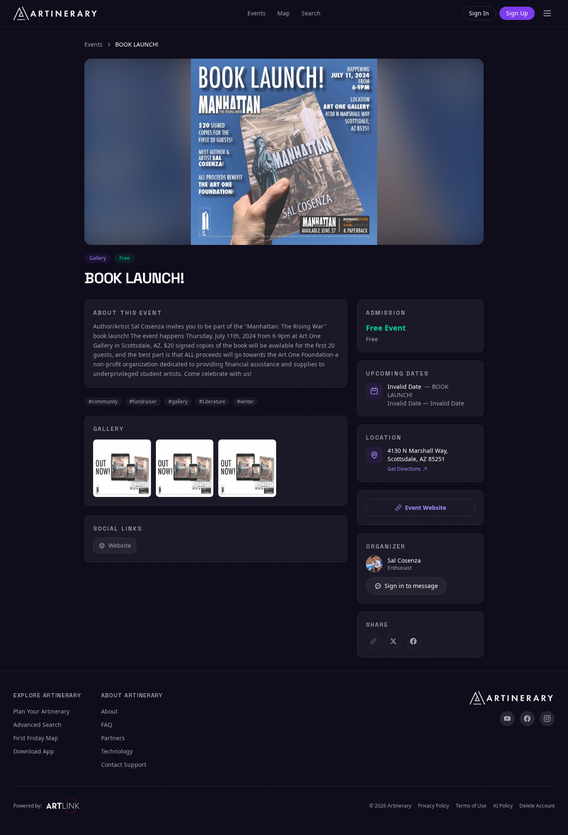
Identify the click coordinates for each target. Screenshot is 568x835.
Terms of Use (471, 806)
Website (120, 545)
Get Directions (404, 469)
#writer (245, 401)
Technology (117, 751)
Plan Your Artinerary (41, 711)
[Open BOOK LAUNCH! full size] (284, 152)
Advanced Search (37, 725)
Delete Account (537, 806)
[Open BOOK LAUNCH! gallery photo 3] (247, 468)
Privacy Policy (433, 806)
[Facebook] (527, 718)
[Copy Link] (373, 641)
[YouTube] (507, 718)
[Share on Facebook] (413, 641)
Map (283, 13)
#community (103, 401)
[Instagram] (547, 718)
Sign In (479, 13)
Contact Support (123, 764)
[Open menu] (547, 13)
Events (256, 13)
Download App (33, 751)
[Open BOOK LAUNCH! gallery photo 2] (185, 468)
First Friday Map (35, 738)
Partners (113, 738)
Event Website (425, 507)
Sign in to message (411, 586)
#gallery (178, 401)
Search (311, 13)
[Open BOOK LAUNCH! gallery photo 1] (122, 468)
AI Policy (503, 806)
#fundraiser (143, 401)
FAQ (106, 725)
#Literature (212, 401)
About (109, 711)
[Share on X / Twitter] (393, 641)
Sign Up (517, 13)
